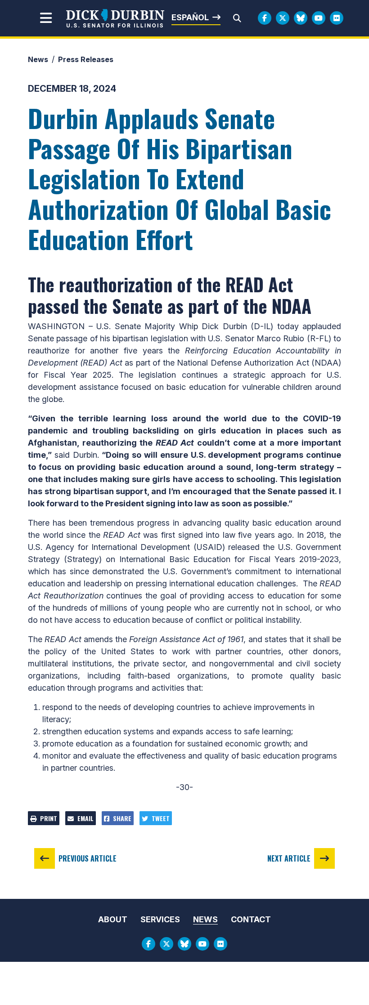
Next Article (288, 858)
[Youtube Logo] (318, 18)
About (112, 919)
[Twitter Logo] (282, 18)
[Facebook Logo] (264, 18)
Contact (251, 919)
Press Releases (85, 59)
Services (160, 919)
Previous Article (87, 858)
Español (190, 17)
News (38, 59)
